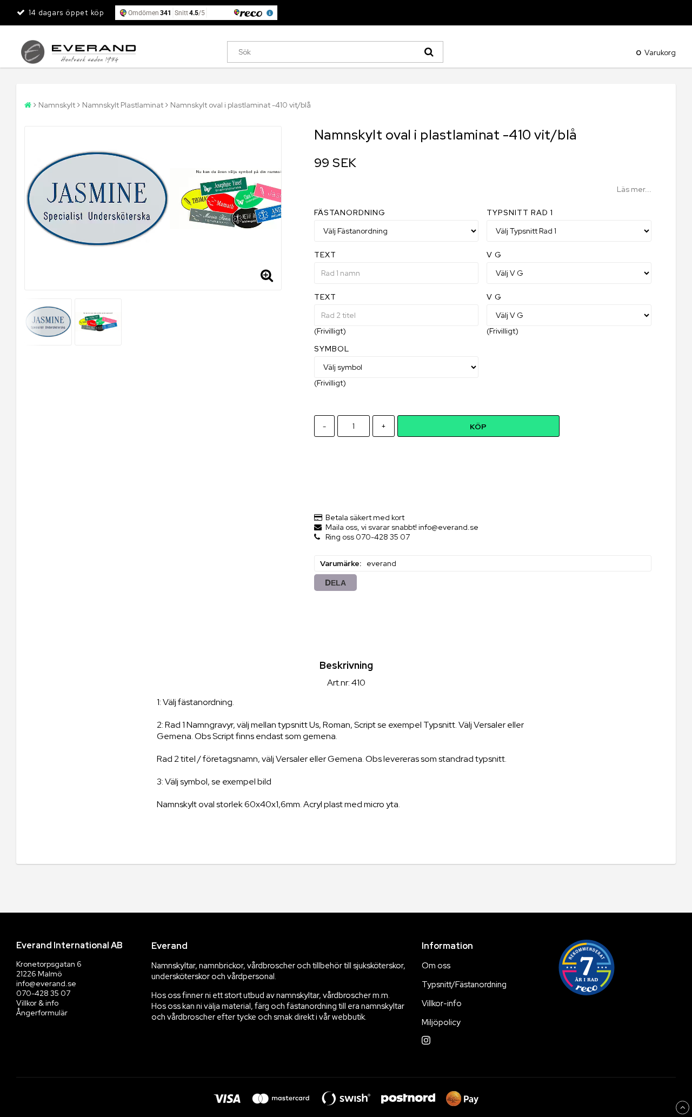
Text (325, 255)
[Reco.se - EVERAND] (586, 967)
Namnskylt (56, 105)
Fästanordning (349, 212)
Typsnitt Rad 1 (520, 212)
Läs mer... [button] (634, 189)
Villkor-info (442, 1003)
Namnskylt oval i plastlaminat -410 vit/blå (240, 105)
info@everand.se (46, 983)
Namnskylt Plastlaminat (122, 105)
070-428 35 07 (43, 993)
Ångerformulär (42, 1013)
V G (494, 255)
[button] (653, 52)
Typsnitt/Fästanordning (464, 984)
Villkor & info (37, 1003)
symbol (331, 349)
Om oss (436, 965)
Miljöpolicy (441, 1022)
